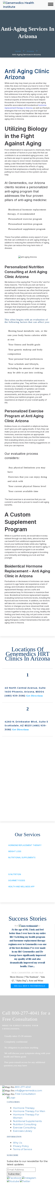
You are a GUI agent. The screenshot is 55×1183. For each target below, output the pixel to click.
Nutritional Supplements (21, 857)
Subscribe (14, 1173)
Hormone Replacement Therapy (24, 845)
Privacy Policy (21, 1146)
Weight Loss (14, 851)
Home (18, 51)
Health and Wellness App (21, 886)
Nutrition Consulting (24, 1124)
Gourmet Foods (16, 880)
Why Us (17, 1142)
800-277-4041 (23, 1087)
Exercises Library (22, 1130)
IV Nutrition (14, 874)
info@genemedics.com (28, 1090)
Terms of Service (22, 1149)
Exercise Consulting (24, 1127)
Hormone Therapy (24, 1107)
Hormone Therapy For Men (29, 1111)
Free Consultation (25, 1093)
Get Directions (34, 695)
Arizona (30, 51)
